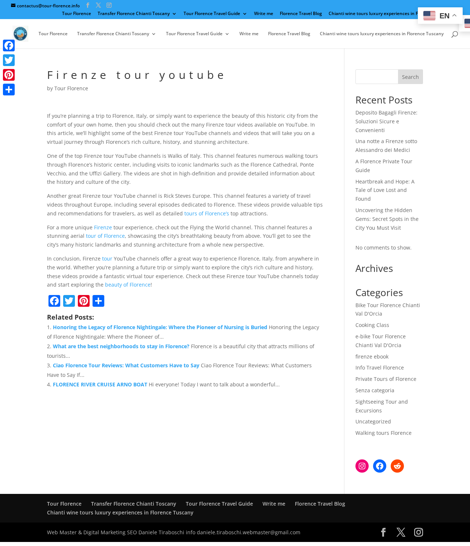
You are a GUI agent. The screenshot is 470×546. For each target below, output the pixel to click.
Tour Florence (76, 14)
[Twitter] (8, 60)
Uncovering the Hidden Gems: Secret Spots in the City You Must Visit (387, 219)
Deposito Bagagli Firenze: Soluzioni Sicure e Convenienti (386, 121)
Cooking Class (372, 324)
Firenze (103, 227)
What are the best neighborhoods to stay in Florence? (121, 346)
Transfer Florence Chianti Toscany (134, 14)
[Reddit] (397, 466)
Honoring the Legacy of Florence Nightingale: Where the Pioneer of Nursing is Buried (160, 327)
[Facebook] (379, 466)
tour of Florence (105, 235)
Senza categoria (374, 390)
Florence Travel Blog (301, 14)
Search (410, 76)
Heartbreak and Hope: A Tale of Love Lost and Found (385, 190)
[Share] (8, 89)
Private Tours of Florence (385, 378)
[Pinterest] (8, 75)
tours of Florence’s (206, 213)
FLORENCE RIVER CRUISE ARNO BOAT (100, 384)
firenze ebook (371, 356)
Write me (263, 14)
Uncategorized (373, 421)
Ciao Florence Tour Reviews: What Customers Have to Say (126, 365)
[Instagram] (362, 466)
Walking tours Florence (383, 432)
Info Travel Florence (379, 367)
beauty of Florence (128, 284)
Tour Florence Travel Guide (212, 14)
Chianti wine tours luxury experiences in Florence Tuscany (390, 14)
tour (107, 258)
